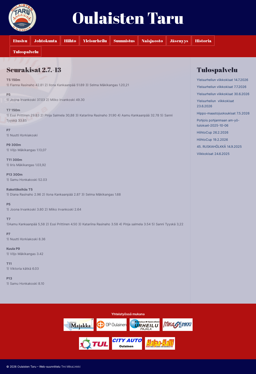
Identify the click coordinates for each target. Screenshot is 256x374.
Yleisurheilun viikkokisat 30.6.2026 (223, 94)
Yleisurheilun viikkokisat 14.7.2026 (222, 80)
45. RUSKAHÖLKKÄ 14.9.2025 (219, 147)
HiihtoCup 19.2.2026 (212, 140)
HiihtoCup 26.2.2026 (212, 132)
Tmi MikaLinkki (70, 366)
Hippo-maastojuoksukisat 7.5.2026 (223, 113)
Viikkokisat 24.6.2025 (213, 154)
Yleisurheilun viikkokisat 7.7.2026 (221, 87)
